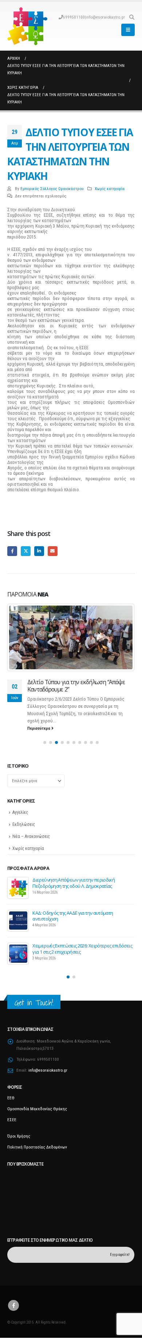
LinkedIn (39, 551)
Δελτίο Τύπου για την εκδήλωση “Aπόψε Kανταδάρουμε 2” (76, 685)
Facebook (12, 551)
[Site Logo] (27, 26)
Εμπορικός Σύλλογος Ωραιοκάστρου (51, 188)
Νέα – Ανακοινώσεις (31, 836)
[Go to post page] (71, 637)
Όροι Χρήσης (18, 1136)
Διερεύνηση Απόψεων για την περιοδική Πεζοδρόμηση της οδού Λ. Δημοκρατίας (73, 882)
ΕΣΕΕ (11, 1119)
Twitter (26, 551)
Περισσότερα (39, 728)
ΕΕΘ (11, 1097)
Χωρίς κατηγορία (110, 188)
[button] (132, 17)
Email (53, 551)
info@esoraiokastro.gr (105, 17)
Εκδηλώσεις (23, 824)
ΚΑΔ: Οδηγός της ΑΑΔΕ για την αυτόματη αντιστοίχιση (72, 916)
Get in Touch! (34, 1003)
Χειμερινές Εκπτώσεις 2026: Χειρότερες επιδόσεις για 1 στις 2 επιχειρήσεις (82, 948)
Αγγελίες (20, 812)
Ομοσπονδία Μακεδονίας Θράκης (37, 1108)
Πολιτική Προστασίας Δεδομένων (37, 1147)
